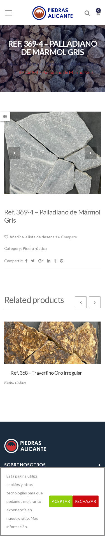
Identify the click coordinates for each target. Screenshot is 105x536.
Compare (69, 237)
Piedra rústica (84, 63)
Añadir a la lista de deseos (32, 236)
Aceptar (61, 501)
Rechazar (85, 501)
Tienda (32, 63)
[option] (52, 153)
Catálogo (55, 63)
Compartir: (13, 260)
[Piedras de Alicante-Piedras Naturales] (52, 12)
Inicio (12, 63)
